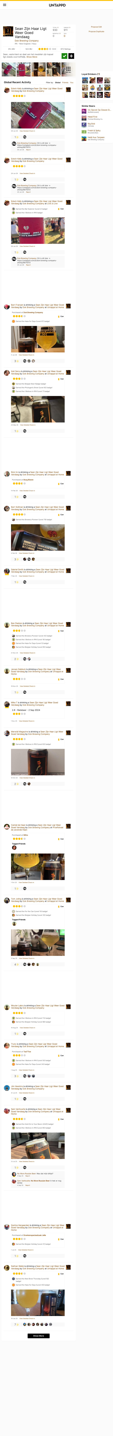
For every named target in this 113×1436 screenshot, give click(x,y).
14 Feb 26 (14, 490)
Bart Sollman (17, 507)
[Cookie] (29, 658)
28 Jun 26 (14, 131)
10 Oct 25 (14, 778)
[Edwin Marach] (24, 559)
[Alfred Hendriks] (29, 964)
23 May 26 (14, 425)
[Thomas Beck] (29, 1075)
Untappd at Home (55, 307)
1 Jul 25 (13, 1250)
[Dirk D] (41, 1324)
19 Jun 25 (14, 1318)
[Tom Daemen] (29, 360)
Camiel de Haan (18, 825)
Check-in (64, 56)
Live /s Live (52, 203)
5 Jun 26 (14, 355)
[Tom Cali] (33, 1075)
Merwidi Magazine (19, 731)
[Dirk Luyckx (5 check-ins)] (85, 80)
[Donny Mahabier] (29, 783)
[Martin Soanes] (37, 1324)
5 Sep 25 (14, 958)
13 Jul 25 (14, 1161)
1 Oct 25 (14, 882)
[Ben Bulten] (37, 964)
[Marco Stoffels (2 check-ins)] (99, 87)
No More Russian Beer (26, 1173)
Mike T (14, 702)
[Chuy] (24, 1324)
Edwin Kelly (16, 88)
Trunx (13, 1044)
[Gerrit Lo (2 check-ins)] (107, 87)
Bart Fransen (17, 305)
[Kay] (33, 559)
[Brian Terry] (29, 1324)
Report (28, 150)
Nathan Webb (17, 1266)
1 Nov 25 (14, 721)
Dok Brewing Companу (27, 40)
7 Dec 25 (14, 576)
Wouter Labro (17, 1005)
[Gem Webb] (33, 1324)
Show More (31, 57)
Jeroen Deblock (18, 669)
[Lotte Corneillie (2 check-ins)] (107, 80)
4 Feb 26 (14, 553)
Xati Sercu (16, 371)
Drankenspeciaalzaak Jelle (35, 1235)
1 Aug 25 (14, 1070)
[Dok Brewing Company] (24, 137)
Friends (65, 82)
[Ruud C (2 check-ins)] (92, 87)
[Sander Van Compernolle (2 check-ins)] (92, 95)
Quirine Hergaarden (20, 1225)
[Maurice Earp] (50, 1324)
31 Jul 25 (14, 1093)
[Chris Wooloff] (46, 1324)
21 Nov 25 (14, 653)
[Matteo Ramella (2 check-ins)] (85, 95)
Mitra (26, 835)
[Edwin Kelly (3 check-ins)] (92, 80)
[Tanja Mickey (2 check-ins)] (99, 95)
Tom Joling (16, 899)
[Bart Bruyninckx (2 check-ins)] (85, 87)
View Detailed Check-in (27, 131)
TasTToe (27, 1051)
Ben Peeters (16, 623)
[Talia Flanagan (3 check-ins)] (99, 80)
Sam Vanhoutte (18, 1109)
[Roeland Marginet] (33, 360)
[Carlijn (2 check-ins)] (107, 95)
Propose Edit (96, 27)
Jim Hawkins (17, 1086)
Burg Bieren (28, 480)
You (71, 82)
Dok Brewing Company (26, 143)
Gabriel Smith (17, 569)
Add (71, 56)
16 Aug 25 (14, 1028)
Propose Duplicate (96, 31)
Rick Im (14, 472)
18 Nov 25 (14, 686)
